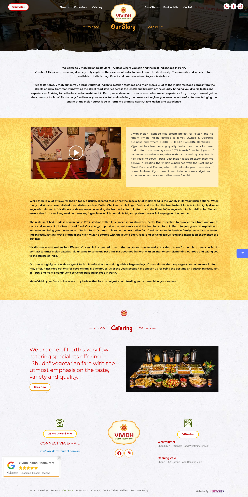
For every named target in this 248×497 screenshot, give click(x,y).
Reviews (55, 490)
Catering (97, 7)
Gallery (124, 490)
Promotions (80, 7)
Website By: (203, 491)
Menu (63, 7)
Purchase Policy (139, 490)
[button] (18, 7)
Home (32, 490)
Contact (187, 7)
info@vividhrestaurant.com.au (60, 451)
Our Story (67, 490)
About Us (150, 7)
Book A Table (170, 7)
